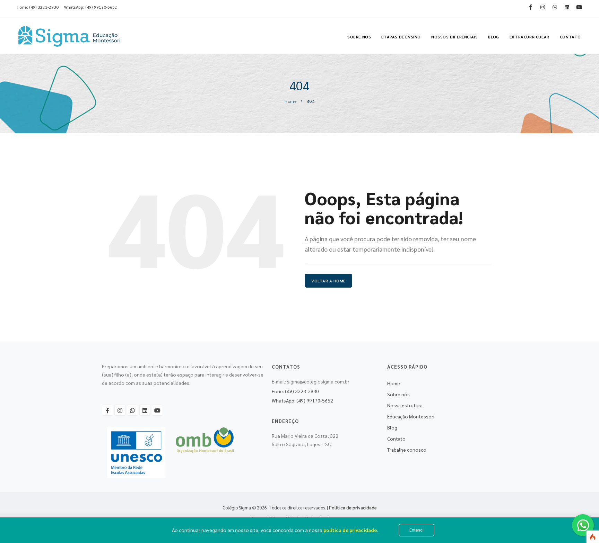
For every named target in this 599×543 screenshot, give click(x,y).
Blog (493, 36)
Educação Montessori (410, 416)
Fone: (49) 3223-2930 (38, 7)
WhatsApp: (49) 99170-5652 (90, 7)
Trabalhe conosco (406, 449)
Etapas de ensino (401, 36)
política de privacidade (350, 530)
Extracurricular (529, 36)
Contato (570, 36)
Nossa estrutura (405, 405)
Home (290, 101)
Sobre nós (359, 36)
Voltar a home (328, 280)
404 (311, 101)
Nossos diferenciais (454, 36)
